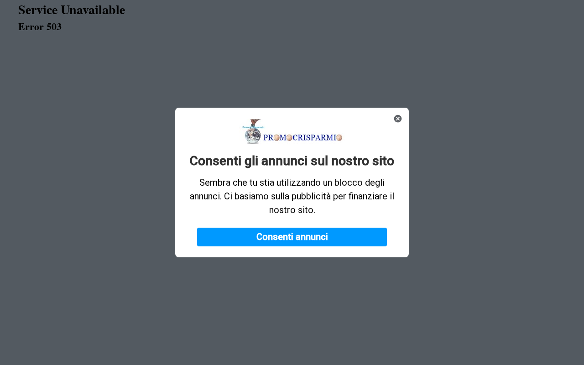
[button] (292, 237)
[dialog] (292, 182)
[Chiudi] (398, 119)
